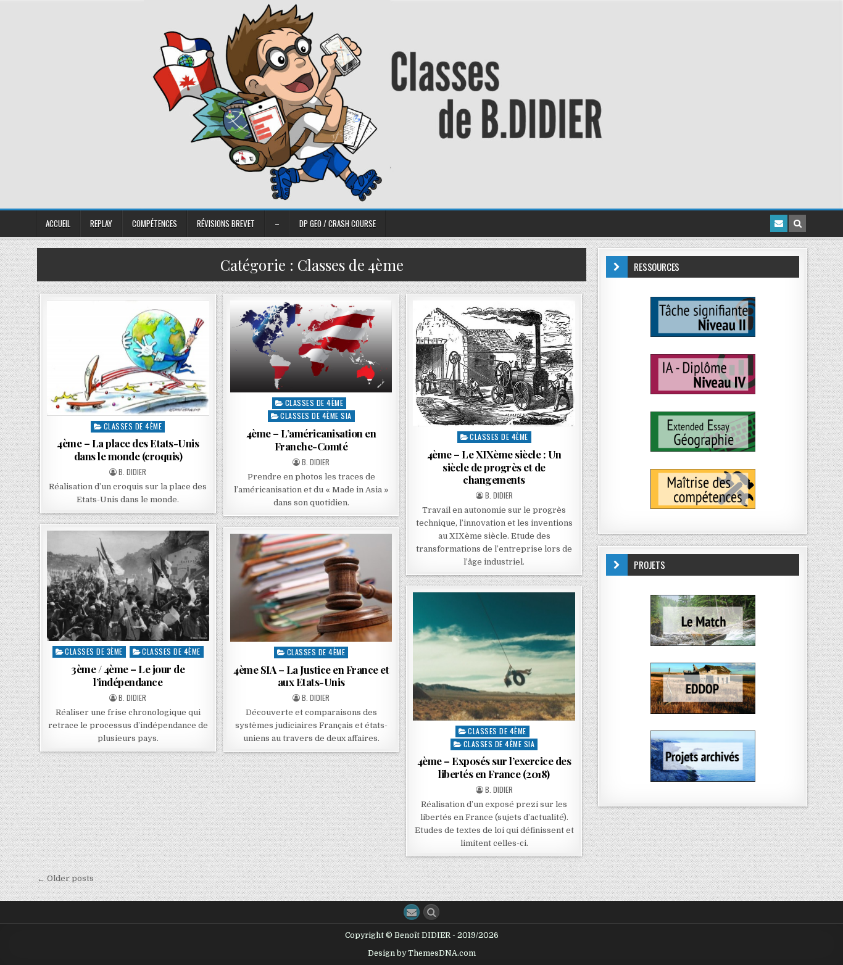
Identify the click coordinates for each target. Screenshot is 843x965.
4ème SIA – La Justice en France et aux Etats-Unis (311, 676)
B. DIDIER (132, 472)
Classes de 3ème (94, 651)
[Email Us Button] (412, 912)
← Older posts (65, 878)
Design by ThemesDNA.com (422, 953)
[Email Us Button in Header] (778, 223)
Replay (101, 223)
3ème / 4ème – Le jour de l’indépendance (128, 675)
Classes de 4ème (133, 426)
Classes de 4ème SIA (316, 415)
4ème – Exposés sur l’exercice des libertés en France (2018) (494, 767)
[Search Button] (431, 912)
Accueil (58, 223)
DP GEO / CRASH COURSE (337, 223)
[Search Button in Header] (797, 223)
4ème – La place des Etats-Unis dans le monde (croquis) (128, 449)
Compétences (154, 223)
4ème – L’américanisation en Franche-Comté (311, 439)
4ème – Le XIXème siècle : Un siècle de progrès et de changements (494, 466)
